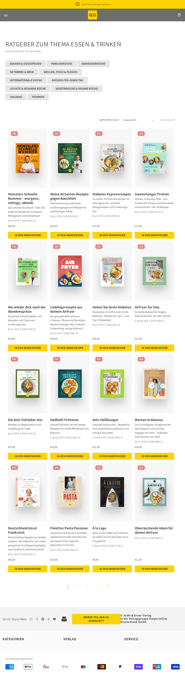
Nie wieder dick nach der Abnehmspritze (27, 309)
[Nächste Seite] (117, 585)
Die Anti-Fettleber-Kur (25, 420)
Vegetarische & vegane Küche (77, 88)
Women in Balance (149, 420)
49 (107, 585)
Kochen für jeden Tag (67, 80)
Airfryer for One (147, 307)
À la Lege (99, 528)
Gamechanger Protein (152, 194)
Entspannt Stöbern (95, 4)
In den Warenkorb (28, 235)
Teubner (38, 97)
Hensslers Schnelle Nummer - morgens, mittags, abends (23, 198)
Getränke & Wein (22, 72)
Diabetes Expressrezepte (111, 194)
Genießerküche (93, 64)
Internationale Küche (26, 80)
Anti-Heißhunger (105, 420)
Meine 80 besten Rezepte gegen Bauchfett (69, 196)
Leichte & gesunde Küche (28, 88)
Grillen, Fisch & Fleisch (60, 72)
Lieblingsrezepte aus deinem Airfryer (66, 309)
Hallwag (16, 97)
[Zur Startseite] (92, 14)
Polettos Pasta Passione (69, 528)
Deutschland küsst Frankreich (22, 530)
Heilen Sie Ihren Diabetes (111, 307)
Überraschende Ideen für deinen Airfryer (154, 530)
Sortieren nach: (109, 120)
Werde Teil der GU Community (96, 619)
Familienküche (61, 64)
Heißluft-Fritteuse (64, 420)
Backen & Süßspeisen (25, 64)
